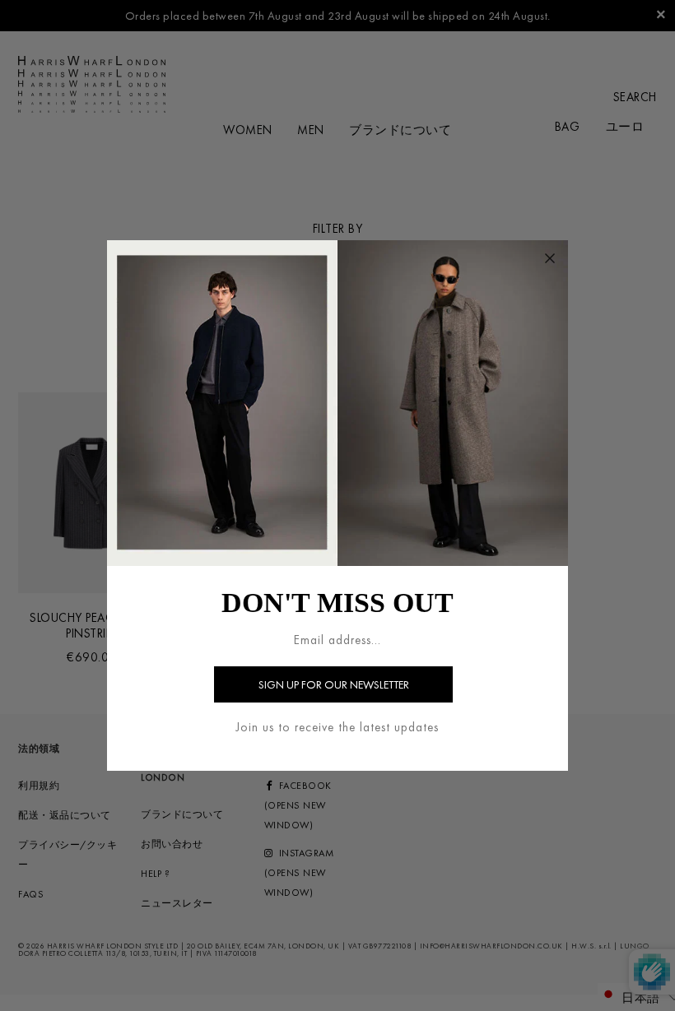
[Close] (550, 258)
